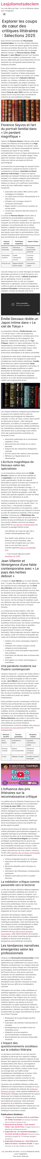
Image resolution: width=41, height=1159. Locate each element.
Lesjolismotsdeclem (20, 3)
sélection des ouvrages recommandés (25, 853)
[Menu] (4, 14)
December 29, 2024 (12, 556)
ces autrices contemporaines (24, 525)
